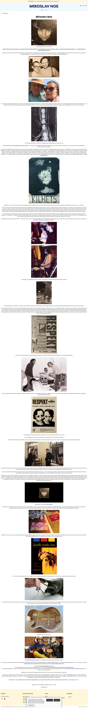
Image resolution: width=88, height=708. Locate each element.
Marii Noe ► (27, 54)
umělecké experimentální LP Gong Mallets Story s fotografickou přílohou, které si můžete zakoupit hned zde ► (43, 679)
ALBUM (46, 696)
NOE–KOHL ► (80, 154)
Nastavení (31, 705)
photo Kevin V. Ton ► (74, 679)
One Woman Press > (62, 54)
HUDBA (69, 697)
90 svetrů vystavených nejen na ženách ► (75, 668)
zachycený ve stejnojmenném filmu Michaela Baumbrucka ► (60, 667)
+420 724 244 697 (5, 696)
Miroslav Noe (25, 696)
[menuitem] (42, 10)
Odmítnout (49, 700)
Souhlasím (57, 700)
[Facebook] (2, 699)
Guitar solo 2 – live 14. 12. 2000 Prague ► (44, 504)
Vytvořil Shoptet (84, 706)
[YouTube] (4, 699)
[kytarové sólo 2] (44, 492)
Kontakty (25, 698)
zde (43, 702)
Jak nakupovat (26, 699)
